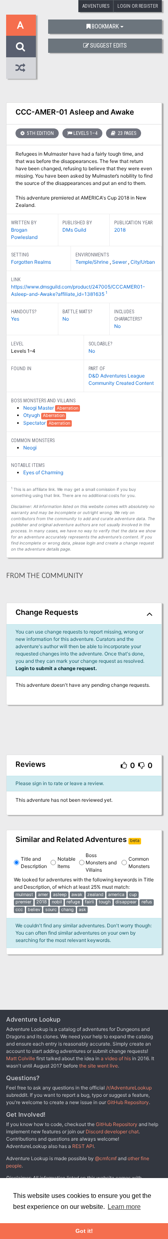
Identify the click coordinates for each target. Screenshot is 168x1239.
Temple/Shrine (92, 262)
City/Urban (142, 262)
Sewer (120, 262)
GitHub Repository (128, 1102)
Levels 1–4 (85, 133)
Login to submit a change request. (56, 668)
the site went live (98, 1066)
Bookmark (105, 26)
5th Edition (40, 133)
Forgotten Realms (31, 262)
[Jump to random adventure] (21, 68)
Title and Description (34, 862)
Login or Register (137, 6)
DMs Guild (74, 230)
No (65, 319)
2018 (120, 230)
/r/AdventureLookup (129, 1088)
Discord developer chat (112, 1131)
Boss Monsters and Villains (101, 862)
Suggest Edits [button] (108, 45)
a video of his (116, 1058)
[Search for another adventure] (21, 46)
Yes (15, 319)
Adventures (95, 6)
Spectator (35, 423)
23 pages (126, 133)
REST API (83, 1146)
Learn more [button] (124, 1206)
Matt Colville (20, 1058)
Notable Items (66, 862)
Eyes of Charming (43, 472)
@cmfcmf (106, 1158)
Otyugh (32, 415)
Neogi (30, 448)
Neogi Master (39, 408)
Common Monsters (139, 862)
